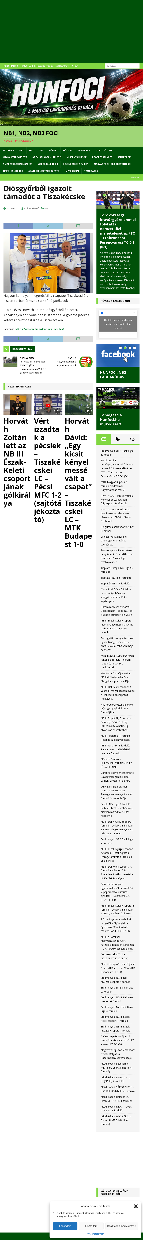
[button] (136, 1206)
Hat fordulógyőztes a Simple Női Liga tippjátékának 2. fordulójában (117, 708)
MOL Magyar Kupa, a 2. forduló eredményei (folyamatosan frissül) (114, 485)
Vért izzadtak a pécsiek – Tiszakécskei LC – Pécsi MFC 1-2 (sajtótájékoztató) (48, 470)
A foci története (102, 157)
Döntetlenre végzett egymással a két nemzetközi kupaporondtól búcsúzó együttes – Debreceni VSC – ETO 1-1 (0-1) (117, 891)
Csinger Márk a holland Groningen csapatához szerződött (114, 540)
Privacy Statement (95, 1233)
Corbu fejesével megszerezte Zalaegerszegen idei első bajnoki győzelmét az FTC (117, 776)
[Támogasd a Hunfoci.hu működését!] (118, 398)
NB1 (21, 150)
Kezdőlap (8, 150)
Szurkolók (124, 157)
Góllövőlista (104, 150)
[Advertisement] (71, 34)
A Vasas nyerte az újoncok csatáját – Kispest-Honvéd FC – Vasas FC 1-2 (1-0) (117, 1040)
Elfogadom (65, 1225)
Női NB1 (53, 150)
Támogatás (91, 171)
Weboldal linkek (48, 164)
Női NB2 (67, 150)
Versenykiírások (76, 157)
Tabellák (83, 150)
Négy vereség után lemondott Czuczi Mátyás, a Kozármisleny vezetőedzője (118, 1053)
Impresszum (72, 171)
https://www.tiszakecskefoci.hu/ (39, 329)
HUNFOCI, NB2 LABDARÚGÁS (113, 374)
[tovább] (130, 288)
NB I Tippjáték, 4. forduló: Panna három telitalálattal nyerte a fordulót (115, 749)
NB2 (31, 150)
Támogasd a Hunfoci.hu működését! (111, 419)
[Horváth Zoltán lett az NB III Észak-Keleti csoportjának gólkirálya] (17, 404)
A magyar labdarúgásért (17, 164)
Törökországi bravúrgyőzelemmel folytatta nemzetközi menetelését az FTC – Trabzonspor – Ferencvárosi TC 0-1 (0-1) (118, 231)
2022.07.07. (12, 208)
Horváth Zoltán (22, 349)
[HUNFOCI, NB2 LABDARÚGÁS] (118, 355)
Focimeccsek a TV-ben (76, 164)
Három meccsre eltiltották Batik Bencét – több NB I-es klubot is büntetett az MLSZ (117, 610)
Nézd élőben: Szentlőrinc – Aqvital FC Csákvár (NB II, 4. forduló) (116, 1067)
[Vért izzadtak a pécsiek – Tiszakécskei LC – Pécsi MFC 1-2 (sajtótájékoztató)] (48, 404)
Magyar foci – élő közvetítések (112, 164)
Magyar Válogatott (15, 157)
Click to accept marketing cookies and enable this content (118, 323)
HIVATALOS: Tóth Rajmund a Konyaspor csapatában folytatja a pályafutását (117, 499)
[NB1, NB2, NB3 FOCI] (71, 123)
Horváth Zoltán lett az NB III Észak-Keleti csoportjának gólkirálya (17, 462)
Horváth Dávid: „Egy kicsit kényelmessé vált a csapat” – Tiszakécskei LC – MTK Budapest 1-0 (78, 482)
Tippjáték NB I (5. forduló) (115, 583)
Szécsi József (31, 208)
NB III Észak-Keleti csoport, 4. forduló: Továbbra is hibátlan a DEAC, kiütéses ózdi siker (117, 909)
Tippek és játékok (13, 171)
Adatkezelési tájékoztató (43, 171)
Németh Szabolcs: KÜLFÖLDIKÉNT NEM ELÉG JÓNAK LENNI (116, 763)
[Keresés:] (122, 65)
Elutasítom (91, 1225)
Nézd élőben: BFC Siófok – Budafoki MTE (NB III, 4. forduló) (116, 1120)
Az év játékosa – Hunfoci (47, 157)
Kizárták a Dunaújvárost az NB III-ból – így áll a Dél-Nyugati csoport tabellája (116, 677)
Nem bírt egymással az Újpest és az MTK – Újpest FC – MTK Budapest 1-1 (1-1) (118, 968)
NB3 (41, 150)
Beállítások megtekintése (121, 1225)
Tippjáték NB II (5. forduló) (116, 577)
